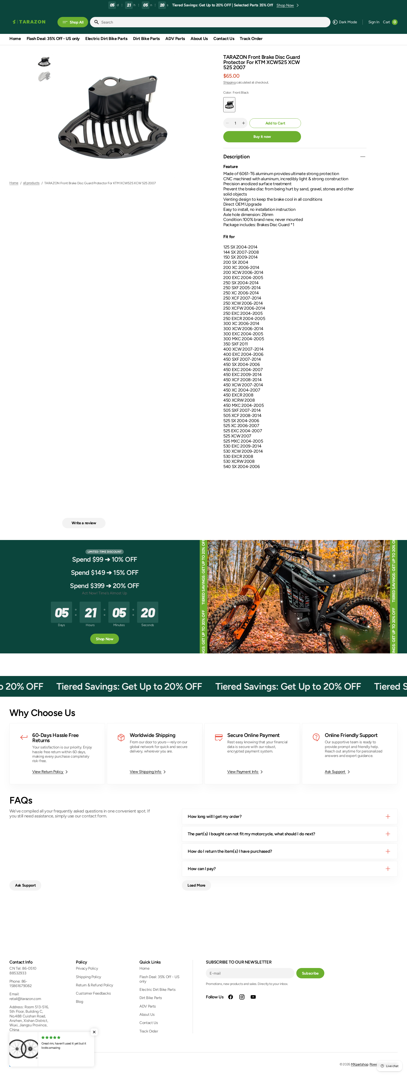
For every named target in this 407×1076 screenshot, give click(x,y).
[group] (44, 62)
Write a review (84, 523)
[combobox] (214, 22)
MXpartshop (359, 1064)
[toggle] (362, 156)
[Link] (57, 753)
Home (13, 183)
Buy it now (262, 136)
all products (31, 183)
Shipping (229, 82)
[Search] (94, 22)
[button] (373, 22)
